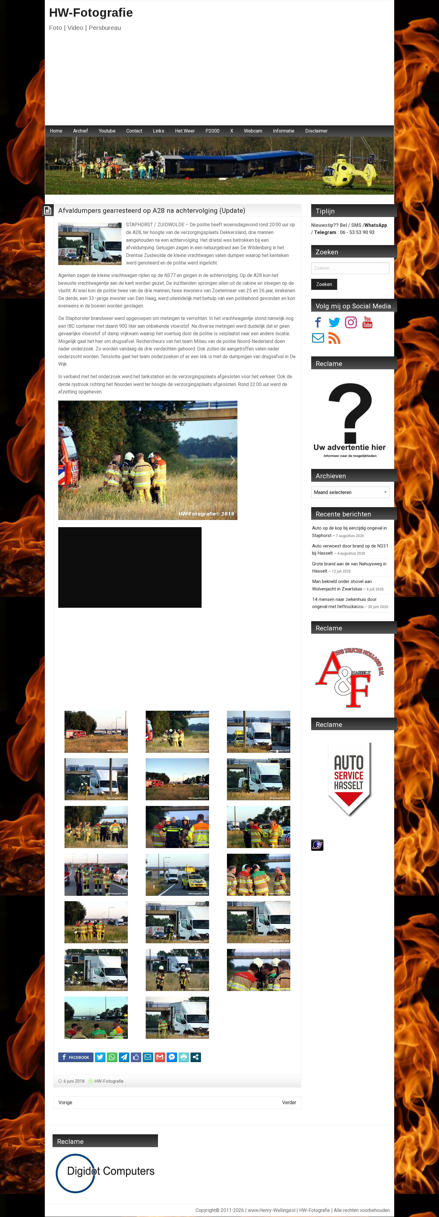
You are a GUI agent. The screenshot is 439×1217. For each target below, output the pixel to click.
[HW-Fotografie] (219, 165)
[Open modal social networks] (196, 1057)
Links (158, 131)
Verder (289, 1102)
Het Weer (185, 131)
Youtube (107, 131)
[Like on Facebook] (136, 1057)
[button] (62, 460)
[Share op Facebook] (75, 1057)
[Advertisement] (219, 80)
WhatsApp (375, 225)
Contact (134, 131)
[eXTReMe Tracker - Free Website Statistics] (317, 844)
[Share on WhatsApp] (112, 1057)
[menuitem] (56, 131)
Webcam (253, 131)
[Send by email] (148, 1057)
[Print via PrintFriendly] (184, 1057)
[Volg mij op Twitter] (334, 323)
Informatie (283, 131)
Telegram (325, 232)
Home (56, 131)
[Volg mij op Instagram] (351, 323)
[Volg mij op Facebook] (318, 323)
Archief (80, 131)
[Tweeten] (100, 1057)
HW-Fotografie (91, 12)
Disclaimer (316, 131)
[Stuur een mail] (318, 339)
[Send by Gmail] (160, 1057)
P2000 (212, 131)
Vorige (65, 1102)
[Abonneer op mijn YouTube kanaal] (367, 323)
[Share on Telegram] (124, 1057)
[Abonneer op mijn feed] (334, 339)
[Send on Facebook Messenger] (172, 1057)
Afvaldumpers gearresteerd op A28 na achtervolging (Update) (151, 210)
